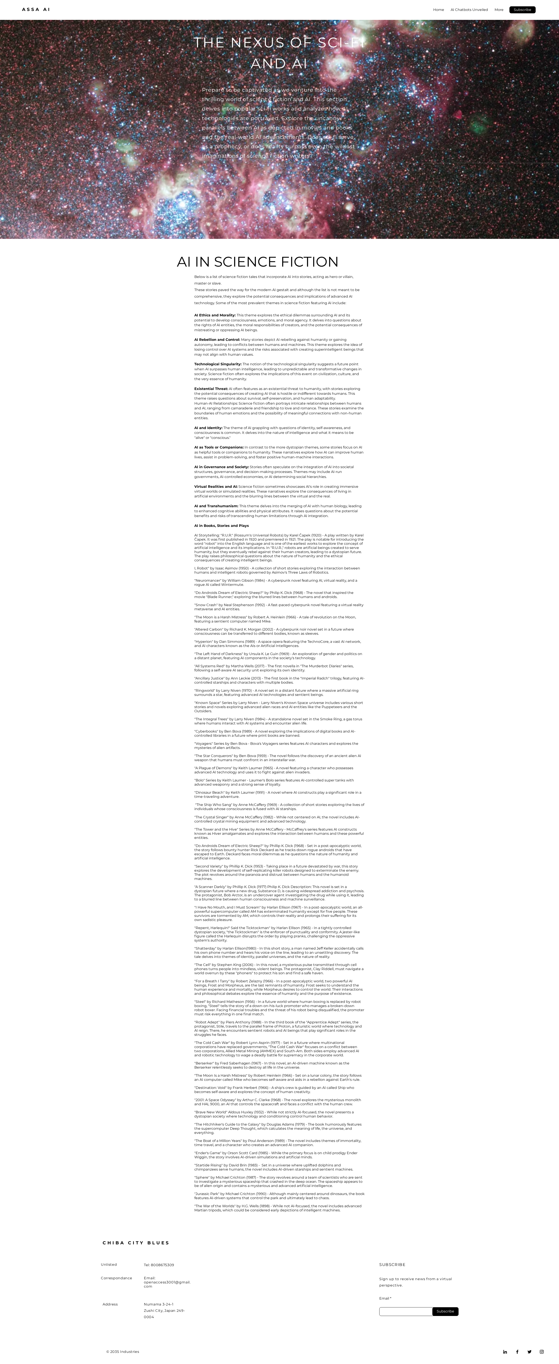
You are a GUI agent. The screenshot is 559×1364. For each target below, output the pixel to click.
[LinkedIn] (505, 1351)
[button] (522, 9)
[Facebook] (517, 1351)
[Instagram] (541, 1351)
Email (384, 1298)
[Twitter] (529, 1351)
